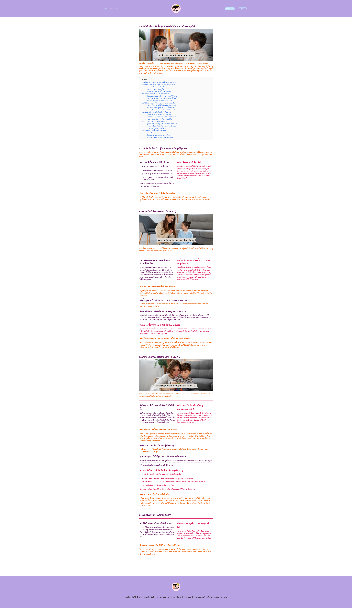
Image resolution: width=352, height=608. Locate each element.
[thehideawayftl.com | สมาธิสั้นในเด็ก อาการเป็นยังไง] (176, 8)
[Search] (106, 9)
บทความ (117, 9)
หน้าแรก (111, 9)
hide (150, 79)
